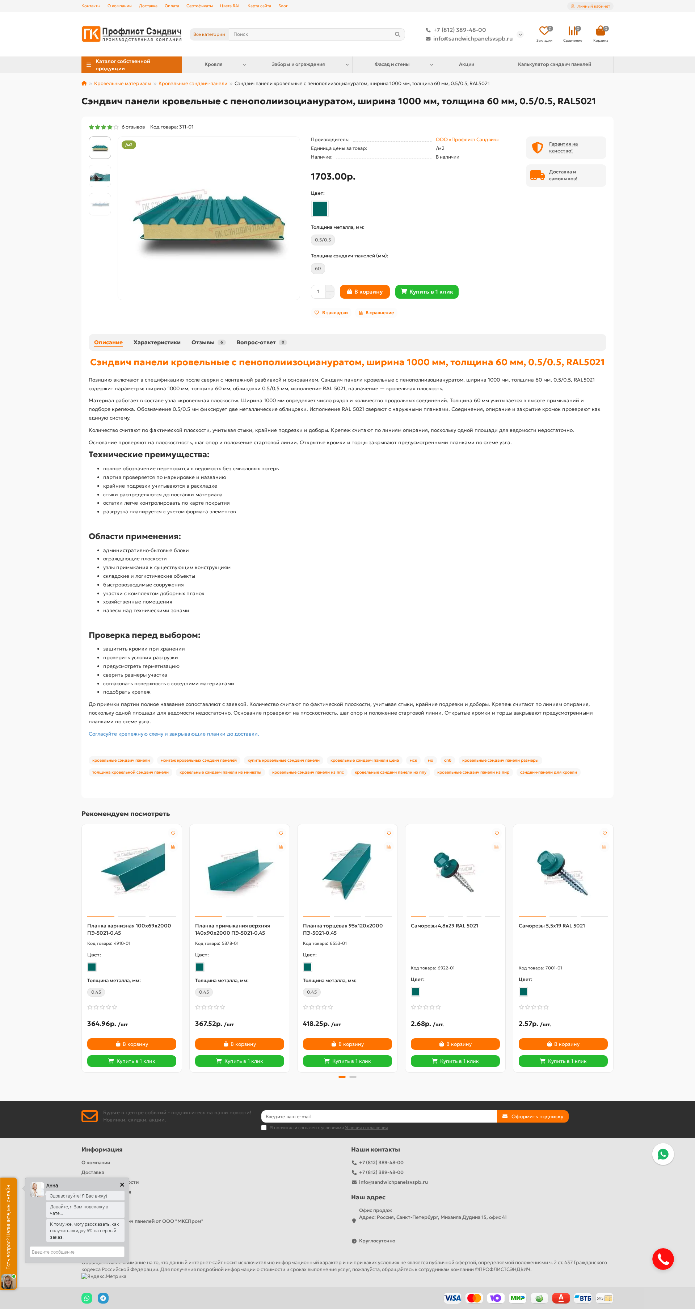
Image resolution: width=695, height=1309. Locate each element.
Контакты (90, 5)
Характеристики (157, 342)
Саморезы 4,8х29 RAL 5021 (444, 925)
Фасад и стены (392, 64)
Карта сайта (259, 5)
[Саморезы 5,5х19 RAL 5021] (563, 871)
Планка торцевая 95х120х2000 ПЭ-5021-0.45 (343, 929)
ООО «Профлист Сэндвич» (467, 139)
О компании (120, 5)
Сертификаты (199, 5)
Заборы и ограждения (298, 64)
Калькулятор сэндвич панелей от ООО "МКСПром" (142, 1221)
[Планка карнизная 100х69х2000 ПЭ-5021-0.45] (131, 871)
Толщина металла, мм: (338, 227)
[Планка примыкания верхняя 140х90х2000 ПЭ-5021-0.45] (239, 871)
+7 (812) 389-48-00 (459, 29)
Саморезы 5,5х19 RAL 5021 (552, 925)
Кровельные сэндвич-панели (193, 83)
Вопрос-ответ (260, 342)
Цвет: (318, 193)
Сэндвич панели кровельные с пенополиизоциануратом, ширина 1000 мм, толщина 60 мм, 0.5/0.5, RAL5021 (347, 362)
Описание (108, 342)
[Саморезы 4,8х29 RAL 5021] (455, 871)
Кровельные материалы (122, 83)
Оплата (172, 5)
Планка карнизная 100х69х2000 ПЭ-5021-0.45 (129, 929)
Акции (466, 64)
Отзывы (207, 342)
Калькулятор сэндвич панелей (554, 64)
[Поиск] (397, 34)
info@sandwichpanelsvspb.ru (473, 38)
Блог (283, 5)
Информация (102, 1149)
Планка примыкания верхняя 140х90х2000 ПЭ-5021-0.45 (232, 929)
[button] (82, 947)
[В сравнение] (173, 847)
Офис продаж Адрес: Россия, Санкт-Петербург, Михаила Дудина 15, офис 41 (433, 1213)
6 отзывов (132, 127)
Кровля (214, 64)
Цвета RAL (230, 5)
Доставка (148, 5)
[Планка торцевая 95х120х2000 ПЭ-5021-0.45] (347, 871)
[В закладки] (173, 833)
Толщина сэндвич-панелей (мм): (349, 256)
